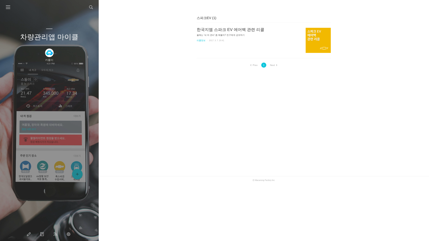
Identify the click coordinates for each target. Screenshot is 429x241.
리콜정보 (201, 40)
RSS (56, 234)
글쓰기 (29, 234)
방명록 (43, 234)
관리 (69, 234)
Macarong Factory (263, 180)
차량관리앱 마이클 (49, 37)
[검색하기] (91, 7)
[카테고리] (8, 7)
